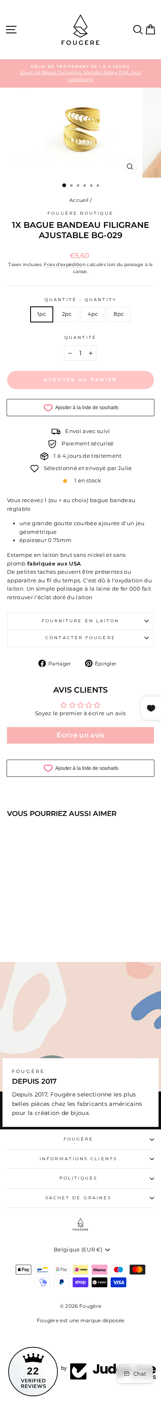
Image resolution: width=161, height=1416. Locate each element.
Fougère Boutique (80, 213)
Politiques (78, 1178)
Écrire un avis (80, 735)
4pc (93, 314)
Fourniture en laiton (81, 620)
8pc (119, 314)
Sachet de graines (78, 1197)
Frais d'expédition (64, 264)
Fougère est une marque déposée (81, 1320)
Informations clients (78, 1158)
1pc (41, 314)
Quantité (80, 337)
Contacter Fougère (80, 637)
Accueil (78, 200)
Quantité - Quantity (80, 299)
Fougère (79, 1139)
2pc (67, 314)
